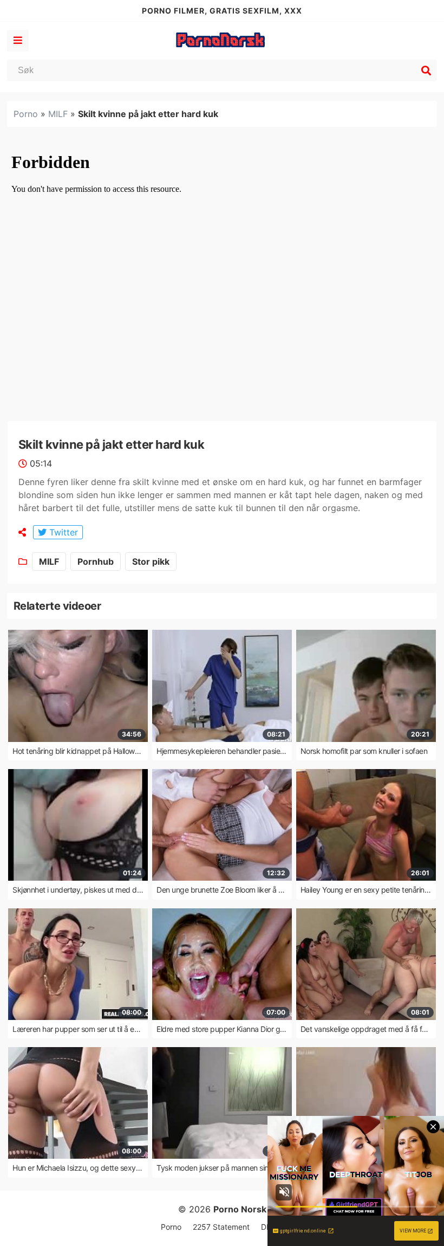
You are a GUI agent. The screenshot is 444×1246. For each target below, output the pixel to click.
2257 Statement (221, 1226)
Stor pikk (150, 561)
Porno (26, 113)
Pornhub (95, 561)
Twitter (62, 532)
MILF (58, 113)
